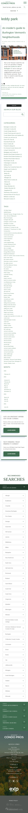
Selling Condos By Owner (10, 304)
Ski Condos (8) (8, 171)
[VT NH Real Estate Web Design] (14, 809)
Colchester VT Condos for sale (11, 227)
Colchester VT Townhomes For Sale (12, 229)
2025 (5, 370)
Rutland (7, 578)
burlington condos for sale (10, 221)
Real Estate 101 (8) (9, 160)
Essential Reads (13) (9, 141)
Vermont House (7, 342)
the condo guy (7, 329)
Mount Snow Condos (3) (10, 179)
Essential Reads (16, 94)
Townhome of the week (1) (11, 192)
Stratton (7, 680)
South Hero (8, 594)
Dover (7, 649)
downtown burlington (5, 89)
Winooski (7, 696)
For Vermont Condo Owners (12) (12, 148)
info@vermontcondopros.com (14, 773)
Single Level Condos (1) (10, 169)
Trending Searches (9, 722)
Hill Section (8, 531)
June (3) (6, 407)
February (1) (7, 374)
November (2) (7, 389)
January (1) (7, 380)
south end (9, 87)
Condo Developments (10, 705)
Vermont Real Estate (9, 346)
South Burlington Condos (10, 319)
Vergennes (8, 599)
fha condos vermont (8, 259)
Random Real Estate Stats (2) (12, 158)
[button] (24, 7)
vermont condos (7, 338)
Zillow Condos (7, 357)
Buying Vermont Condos (9, 225)
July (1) (6, 387)
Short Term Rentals (8, 310)
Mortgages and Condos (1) (11, 152)
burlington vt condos (5, 85)
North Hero (8, 563)
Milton (7, 547)
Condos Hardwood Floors (10, 244)
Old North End (9, 568)
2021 (5, 403)
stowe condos (7, 323)
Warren (7, 686)
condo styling (7, 240)
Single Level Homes (8, 312)
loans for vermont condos (10, 280)
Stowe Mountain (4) (9, 186)
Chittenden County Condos (12, 639)
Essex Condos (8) (8, 143)
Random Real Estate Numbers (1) (13, 154)
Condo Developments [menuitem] (14, 749)
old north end (4, 87)
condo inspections (8, 238)
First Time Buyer (8, 267)
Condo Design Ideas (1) (10, 131)
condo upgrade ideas (9, 242)
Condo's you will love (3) (10, 137)
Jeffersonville (8, 665)
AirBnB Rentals (7, 212)
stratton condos (7, 325)
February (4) (7, 382)
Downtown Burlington (11, 511)
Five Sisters (8, 516)
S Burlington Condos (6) (10, 163)
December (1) (7, 391)
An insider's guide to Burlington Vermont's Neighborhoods (14, 32)
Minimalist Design (8, 285)
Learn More (11, 430)
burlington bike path (15, 85)
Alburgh (7, 495)
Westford (7, 604)
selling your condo (8, 308)
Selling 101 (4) (8, 165)
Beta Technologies (8, 217)
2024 (5, 376)
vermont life (6, 344)
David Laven (7, 41)
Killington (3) (7, 177)
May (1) (6, 385)
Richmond (8, 573)
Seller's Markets (7, 301)
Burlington (8, 634)
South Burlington (9, 675)
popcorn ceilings (7, 295)
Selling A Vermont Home (9, 302)
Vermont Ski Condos (10, 711)
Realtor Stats (7, 297)
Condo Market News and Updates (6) (13, 135)
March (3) (6, 383)
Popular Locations (9, 487)
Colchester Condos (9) (10, 129)
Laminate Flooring (8, 274)
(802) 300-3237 (14, 767)
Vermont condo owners (9, 336)
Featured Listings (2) (9, 146)
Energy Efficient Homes (9, 251)
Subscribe (14, 105)
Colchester (8, 644)
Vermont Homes (7, 340)
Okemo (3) (7, 182)
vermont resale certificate (10, 348)
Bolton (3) (6, 173)
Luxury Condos (8, 728)
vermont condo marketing (10, 333)
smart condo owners (8, 314)
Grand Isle (8, 526)
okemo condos (7, 289)
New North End (9, 557)
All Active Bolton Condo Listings (11, 620)
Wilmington (8, 609)
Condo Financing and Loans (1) (12, 133)
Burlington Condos (8, 95)
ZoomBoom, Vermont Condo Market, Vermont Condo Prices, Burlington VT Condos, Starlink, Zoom (12, 361)
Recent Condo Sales (10, 717)
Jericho (7, 537)
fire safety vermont (8, 263)
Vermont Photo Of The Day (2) (12, 194)
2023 (5, 394)
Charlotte (7, 506)
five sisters (22, 85)
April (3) (6, 399)
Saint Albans (8, 583)
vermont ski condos (8, 350)
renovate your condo (9, 299)
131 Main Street (7, 210)
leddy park (21, 87)
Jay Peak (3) (7, 175)
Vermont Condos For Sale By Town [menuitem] (14, 752)
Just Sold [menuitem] (14, 756)
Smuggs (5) (7, 184)
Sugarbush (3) (8, 190)
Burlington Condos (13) (10, 127)
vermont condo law (8, 331)
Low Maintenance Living (9, 282)
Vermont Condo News (9, 335)
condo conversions (8, 236)
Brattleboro (8, 500)
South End (8, 588)
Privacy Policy (13, 800)
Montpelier (8, 552)
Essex (7, 654)
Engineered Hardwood (9, 253)
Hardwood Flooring (8, 270)
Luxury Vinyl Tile (7, 284)
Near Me (13, 11)
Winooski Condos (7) (9, 198)
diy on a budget (7, 248)
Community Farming (8, 234)
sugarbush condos (8, 327)
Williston (7, 691)
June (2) (6, 401)
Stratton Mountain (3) (9, 188)
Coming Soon (7, 231)
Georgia (7, 521)
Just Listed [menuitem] (14, 754)
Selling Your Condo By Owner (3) (12, 167)
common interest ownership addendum (13, 233)
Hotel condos (7, 272)
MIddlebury (8, 542)
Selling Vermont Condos (9, 306)
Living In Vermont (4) (9, 150)
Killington (7, 670)
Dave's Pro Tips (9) (9, 139)
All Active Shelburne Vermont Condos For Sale (13, 628)
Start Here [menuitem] (14, 747)
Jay (6, 660)
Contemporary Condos (9, 246)
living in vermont (7, 278)
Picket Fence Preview (9, 293)
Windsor (7, 614)
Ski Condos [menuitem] (14, 750)
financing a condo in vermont (10, 261)
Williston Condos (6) (9, 196)
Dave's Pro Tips (6, 94)
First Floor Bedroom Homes (10, 265)
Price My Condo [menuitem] (14, 761)
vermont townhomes (8, 352)
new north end (15, 87)
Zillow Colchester (8, 355)
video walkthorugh (8, 353)
